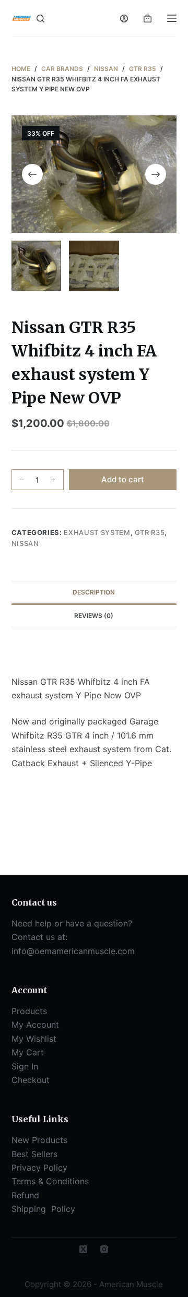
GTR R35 (150, 532)
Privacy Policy (39, 1167)
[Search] (40, 18)
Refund (25, 1195)
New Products (39, 1140)
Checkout (30, 1080)
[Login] (124, 18)
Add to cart (122, 479)
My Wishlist (33, 1038)
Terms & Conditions (50, 1181)
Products (29, 1011)
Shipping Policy (44, 1209)
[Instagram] (104, 1249)
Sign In (24, 1066)
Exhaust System (97, 532)
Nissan (25, 543)
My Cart (27, 1052)
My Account (35, 1024)
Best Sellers (34, 1154)
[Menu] (172, 18)
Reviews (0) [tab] (93, 616)
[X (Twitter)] (83, 1249)
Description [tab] (94, 592)
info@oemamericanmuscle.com (73, 951)
